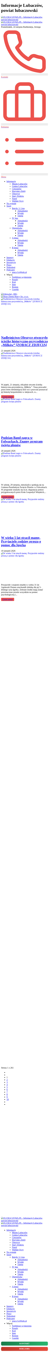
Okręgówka (17, 228)
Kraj (14, 282)
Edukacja (11, 260)
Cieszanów (17, 189)
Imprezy (10, 257)
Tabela (20, 216)
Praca (9, 265)
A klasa (15, 238)
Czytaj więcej (7, 397)
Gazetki (15, 289)
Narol (14, 198)
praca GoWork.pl (19, 272)
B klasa (15, 248)
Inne (14, 284)
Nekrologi (11, 267)
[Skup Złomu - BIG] (15, 296)
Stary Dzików (18, 196)
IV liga (15, 218)
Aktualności (22, 211)
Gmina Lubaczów (19, 186)
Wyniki (20, 213)
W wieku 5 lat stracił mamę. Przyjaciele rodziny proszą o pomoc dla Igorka (21, 541)
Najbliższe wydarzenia (21, 277)
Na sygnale (11, 203)
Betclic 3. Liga (18, 208)
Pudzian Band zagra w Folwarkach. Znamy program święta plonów (22, 441)
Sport (9, 206)
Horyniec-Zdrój (18, 191)
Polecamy (11, 270)
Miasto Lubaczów (19, 184)
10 (8, 1099)
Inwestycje (11, 262)
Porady (15, 279)
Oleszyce (16, 193)
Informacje (11, 181)
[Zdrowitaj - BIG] (9, 294)
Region (15, 287)
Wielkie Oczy (18, 201)
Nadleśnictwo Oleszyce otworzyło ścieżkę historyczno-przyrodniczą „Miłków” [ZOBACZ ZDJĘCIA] (24, 341)
